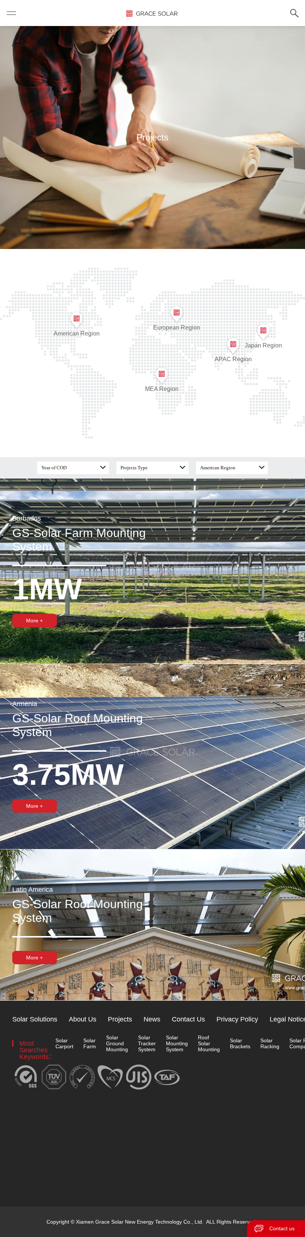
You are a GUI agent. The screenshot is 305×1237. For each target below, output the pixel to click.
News (152, 1019)
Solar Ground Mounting (117, 1043)
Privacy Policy (237, 1019)
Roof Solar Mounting (209, 1043)
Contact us (282, 1228)
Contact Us (188, 1019)
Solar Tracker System (147, 1043)
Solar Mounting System (177, 1043)
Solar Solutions (34, 1019)
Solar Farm (89, 1043)
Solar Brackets (240, 1043)
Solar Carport (64, 1043)
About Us (82, 1019)
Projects (120, 1019)
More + (34, 621)
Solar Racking (269, 1043)
